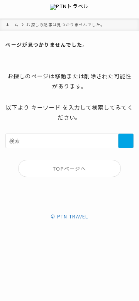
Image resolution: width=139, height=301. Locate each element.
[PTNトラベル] (69, 9)
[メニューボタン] (9, 9)
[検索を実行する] (126, 141)
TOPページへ (69, 168)
